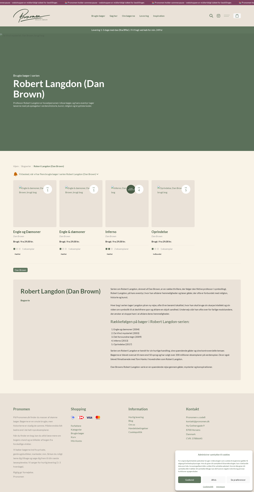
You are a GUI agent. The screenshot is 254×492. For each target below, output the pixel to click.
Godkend (189, 479)
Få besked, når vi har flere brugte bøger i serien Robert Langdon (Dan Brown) (57, 174)
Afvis (213, 479)
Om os (131, 424)
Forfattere (76, 425)
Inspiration (158, 15)
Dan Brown (20, 270)
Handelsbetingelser (138, 428)
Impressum (220, 487)
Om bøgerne (128, 15)
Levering (144, 15)
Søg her (114, 15)
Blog (130, 420)
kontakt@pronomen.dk (197, 421)
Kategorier (76, 429)
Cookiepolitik (208, 487)
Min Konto (76, 440)
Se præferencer (238, 479)
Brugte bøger (98, 15)
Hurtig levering (136, 417)
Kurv (73, 437)
